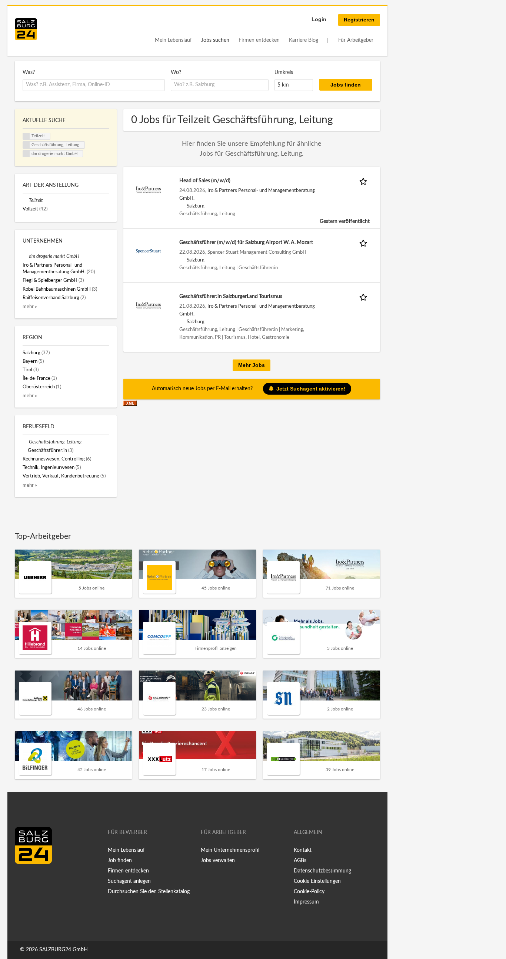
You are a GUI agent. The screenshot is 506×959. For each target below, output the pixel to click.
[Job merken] (364, 181)
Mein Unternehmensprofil (230, 850)
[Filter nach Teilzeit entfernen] (26, 200)
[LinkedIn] (34, 879)
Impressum (306, 902)
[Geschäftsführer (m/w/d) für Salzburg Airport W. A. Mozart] (148, 251)
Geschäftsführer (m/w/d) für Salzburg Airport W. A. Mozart (246, 242)
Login (319, 19)
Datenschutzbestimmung (322, 871)
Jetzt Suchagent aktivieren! (311, 389)
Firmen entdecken (259, 40)
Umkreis (283, 72)
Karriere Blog (303, 40)
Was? (29, 72)
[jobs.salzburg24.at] (26, 29)
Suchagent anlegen (129, 881)
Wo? (176, 72)
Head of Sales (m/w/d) (204, 180)
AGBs (300, 860)
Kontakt (303, 850)
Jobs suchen (215, 40)
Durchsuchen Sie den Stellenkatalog (149, 891)
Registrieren (359, 20)
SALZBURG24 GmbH (63, 949)
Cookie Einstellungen (317, 881)
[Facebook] (23, 879)
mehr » (30, 306)
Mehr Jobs (251, 365)
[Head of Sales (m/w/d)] (148, 189)
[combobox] (94, 85)
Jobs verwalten (218, 860)
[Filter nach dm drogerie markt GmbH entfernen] (26, 256)
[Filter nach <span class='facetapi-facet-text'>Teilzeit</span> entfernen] (26, 136)
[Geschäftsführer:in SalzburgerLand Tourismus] (148, 305)
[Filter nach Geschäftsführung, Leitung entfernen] (26, 442)
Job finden (120, 860)
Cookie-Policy (309, 891)
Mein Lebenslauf (173, 40)
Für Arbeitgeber (355, 40)
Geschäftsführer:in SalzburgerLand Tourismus (230, 296)
